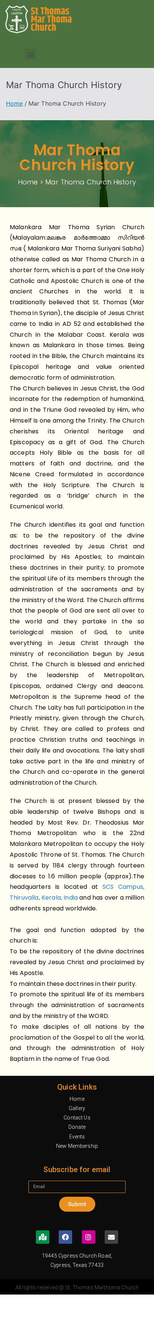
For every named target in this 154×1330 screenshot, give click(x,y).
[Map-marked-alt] (42, 1237)
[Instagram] (88, 1237)
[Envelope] (111, 1237)
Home (77, 1099)
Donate (77, 1127)
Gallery (77, 1108)
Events (77, 1137)
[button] (30, 54)
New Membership (77, 1146)
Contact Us (77, 1118)
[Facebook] (65, 1237)
